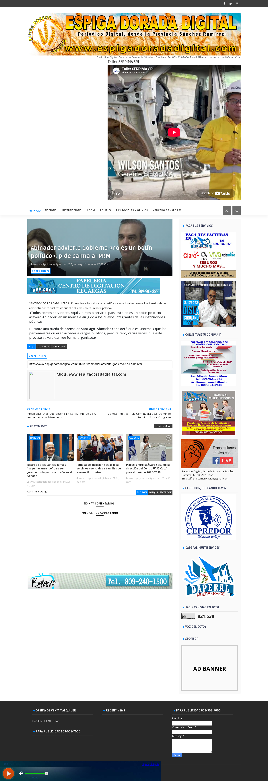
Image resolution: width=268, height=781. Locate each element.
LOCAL (91, 210)
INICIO (37, 210)
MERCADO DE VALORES (167, 210)
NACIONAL (51, 210)
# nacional (43, 346)
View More (165, 426)
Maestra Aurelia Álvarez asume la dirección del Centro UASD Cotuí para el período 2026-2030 (148, 468)
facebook (166, 492)
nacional (35, 437)
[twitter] (230, 3)
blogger (142, 492)
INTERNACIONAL (72, 210)
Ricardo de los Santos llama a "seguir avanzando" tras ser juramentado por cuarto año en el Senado (49, 470)
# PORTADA (59, 346)
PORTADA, (102, 264)
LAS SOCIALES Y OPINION (132, 210)
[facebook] (224, 3)
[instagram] (237, 3)
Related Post (38, 426)
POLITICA (106, 210)
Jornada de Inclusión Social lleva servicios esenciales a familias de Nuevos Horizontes (99, 468)
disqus (153, 492)
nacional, (92, 264)
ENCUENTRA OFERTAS (45, 721)
